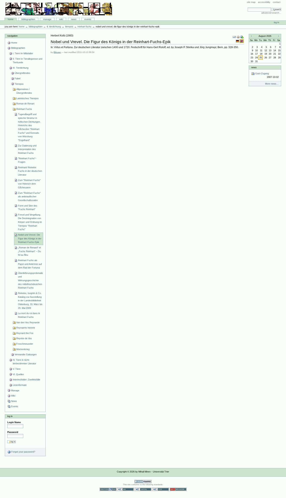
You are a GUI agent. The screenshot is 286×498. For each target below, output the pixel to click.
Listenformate (20, 385)
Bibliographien (28, 19)
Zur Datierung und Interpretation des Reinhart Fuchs (27, 149)
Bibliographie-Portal (58, 9)
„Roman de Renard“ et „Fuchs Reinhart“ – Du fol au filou (29, 251)
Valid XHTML (143, 489)
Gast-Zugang (266, 75)
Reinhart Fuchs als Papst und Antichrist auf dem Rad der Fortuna (30, 264)
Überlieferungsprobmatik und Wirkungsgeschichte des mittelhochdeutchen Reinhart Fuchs (30, 280)
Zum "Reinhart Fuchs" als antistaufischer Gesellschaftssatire (29, 197)
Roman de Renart (25, 103)
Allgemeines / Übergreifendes (24, 91)
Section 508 (108, 489)
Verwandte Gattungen (26, 354)
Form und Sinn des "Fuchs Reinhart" (27, 207)
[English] (242, 41)
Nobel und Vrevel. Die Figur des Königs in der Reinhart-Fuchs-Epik (29, 238)
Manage (47, 19)
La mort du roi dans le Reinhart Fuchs (29, 315)
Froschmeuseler (24, 344)
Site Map (251, 2)
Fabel (17, 78)
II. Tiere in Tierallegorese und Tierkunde (27, 61)
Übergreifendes (22, 73)
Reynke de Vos (24, 338)
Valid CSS (160, 489)
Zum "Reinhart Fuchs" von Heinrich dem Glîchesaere (29, 184)
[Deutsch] (238, 41)
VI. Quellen (18, 374)
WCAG (125, 489)
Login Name (14, 422)
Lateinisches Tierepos (27, 98)
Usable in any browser (178, 489)
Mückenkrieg (23, 349)
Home (10, 19)
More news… (272, 83)
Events (87, 19)
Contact (276, 2)
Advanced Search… (271, 13)
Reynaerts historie (25, 327)
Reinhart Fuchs (84, 26)
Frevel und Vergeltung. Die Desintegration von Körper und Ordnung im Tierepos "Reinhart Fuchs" (30, 222)
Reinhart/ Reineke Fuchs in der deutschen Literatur (30, 171)
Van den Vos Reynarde (28, 322)
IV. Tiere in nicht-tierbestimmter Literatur (24, 362)
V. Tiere (17, 369)
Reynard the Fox (24, 333)
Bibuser (57, 52)
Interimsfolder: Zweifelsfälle (26, 379)
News (73, 19)
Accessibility (264, 2)
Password (12, 432)
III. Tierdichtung (54, 26)
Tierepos (69, 26)
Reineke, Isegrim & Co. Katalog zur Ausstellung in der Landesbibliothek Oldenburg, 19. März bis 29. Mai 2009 (30, 300)
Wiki (61, 19)
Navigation (12, 36)
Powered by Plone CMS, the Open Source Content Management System (143, 481)
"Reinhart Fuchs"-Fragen (27, 160)
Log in (276, 22)
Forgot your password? (23, 452)
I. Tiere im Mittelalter (23, 53)
